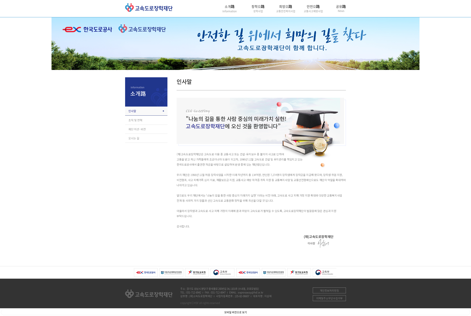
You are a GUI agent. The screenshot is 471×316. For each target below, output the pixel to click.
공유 (341, 6)
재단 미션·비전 (137, 129)
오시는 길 (133, 138)
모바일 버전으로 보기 (235, 312)
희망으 (285, 8)
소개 (229, 8)
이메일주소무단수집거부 (329, 298)
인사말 (132, 111)
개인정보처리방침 (329, 290)
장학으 (258, 8)
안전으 (313, 8)
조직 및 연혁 (135, 120)
